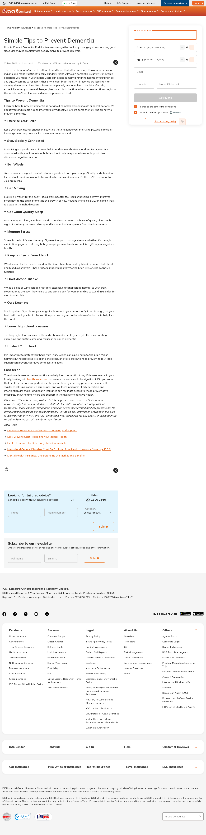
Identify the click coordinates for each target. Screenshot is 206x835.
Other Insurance (149, 11)
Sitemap (166, 687)
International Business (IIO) (176, 682)
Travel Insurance (84, 11)
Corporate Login (171, 641)
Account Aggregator (173, 676)
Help (106, 3)
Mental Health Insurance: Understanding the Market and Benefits (46, 455)
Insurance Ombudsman (98, 668)
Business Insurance (19, 668)
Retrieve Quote (55, 647)
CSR (126, 647)
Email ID (52, 558)
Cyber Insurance (17, 678)
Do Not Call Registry (96, 652)
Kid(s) (150, 59)
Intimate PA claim (56, 657)
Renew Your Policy (57, 662)
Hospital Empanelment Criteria (178, 671)
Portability (52, 668)
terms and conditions (165, 106)
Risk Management (133, 652)
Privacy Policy (93, 636)
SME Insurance (104, 11)
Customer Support (56, 636)
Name (14, 512)
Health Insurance (63, 11)
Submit (103, 526)
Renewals (166, 11)
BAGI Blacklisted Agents (175, 652)
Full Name (17, 558)
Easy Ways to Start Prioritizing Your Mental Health (37, 436)
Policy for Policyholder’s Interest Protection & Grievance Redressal (102, 691)
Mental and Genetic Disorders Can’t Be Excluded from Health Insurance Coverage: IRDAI (59, 449)
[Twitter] (26, 614)
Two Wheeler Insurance (21, 647)
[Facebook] (4, 614)
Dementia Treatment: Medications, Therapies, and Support (42, 430)
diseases (38, 27)
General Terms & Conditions (100, 657)
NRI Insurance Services (21, 662)
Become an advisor (174, 3)
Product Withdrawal (97, 647)
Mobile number (56, 512)
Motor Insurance (42, 11)
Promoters (129, 641)
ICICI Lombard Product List (99, 708)
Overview (129, 636)
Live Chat (71, 3)
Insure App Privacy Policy (99, 641)
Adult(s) (151, 47)
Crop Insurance (17, 673)
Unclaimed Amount (57, 652)
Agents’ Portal (170, 636)
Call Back (50, 3)
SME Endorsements (57, 687)
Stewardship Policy (96, 673)
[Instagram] (15, 614)
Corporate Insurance (126, 11)
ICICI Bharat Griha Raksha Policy (26, 684)
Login (198, 2)
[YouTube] (36, 614)
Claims (178, 11)
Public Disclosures (133, 657)
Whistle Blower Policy (97, 727)
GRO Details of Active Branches (102, 713)
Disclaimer (91, 662)
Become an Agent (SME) (175, 692)
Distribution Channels (173, 657)
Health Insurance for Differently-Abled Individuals (36, 443)
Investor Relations (146, 3)
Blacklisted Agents (172, 647)
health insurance (37, 379)
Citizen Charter (55, 641)
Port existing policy (165, 121)
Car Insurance (16, 641)
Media (127, 673)
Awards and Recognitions (138, 662)
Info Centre (123, 3)
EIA (49, 673)
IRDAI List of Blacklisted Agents (178, 706)
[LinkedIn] (47, 614)
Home (8, 27)
